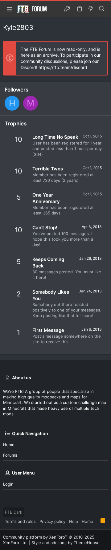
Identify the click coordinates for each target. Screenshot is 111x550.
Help (73, 521)
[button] (9, 8)
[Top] (97, 521)
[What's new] (90, 9)
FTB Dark (13, 512)
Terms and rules (20, 521)
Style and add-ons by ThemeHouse (65, 542)
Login (8, 484)
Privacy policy (52, 521)
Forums (10, 455)
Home (8, 444)
